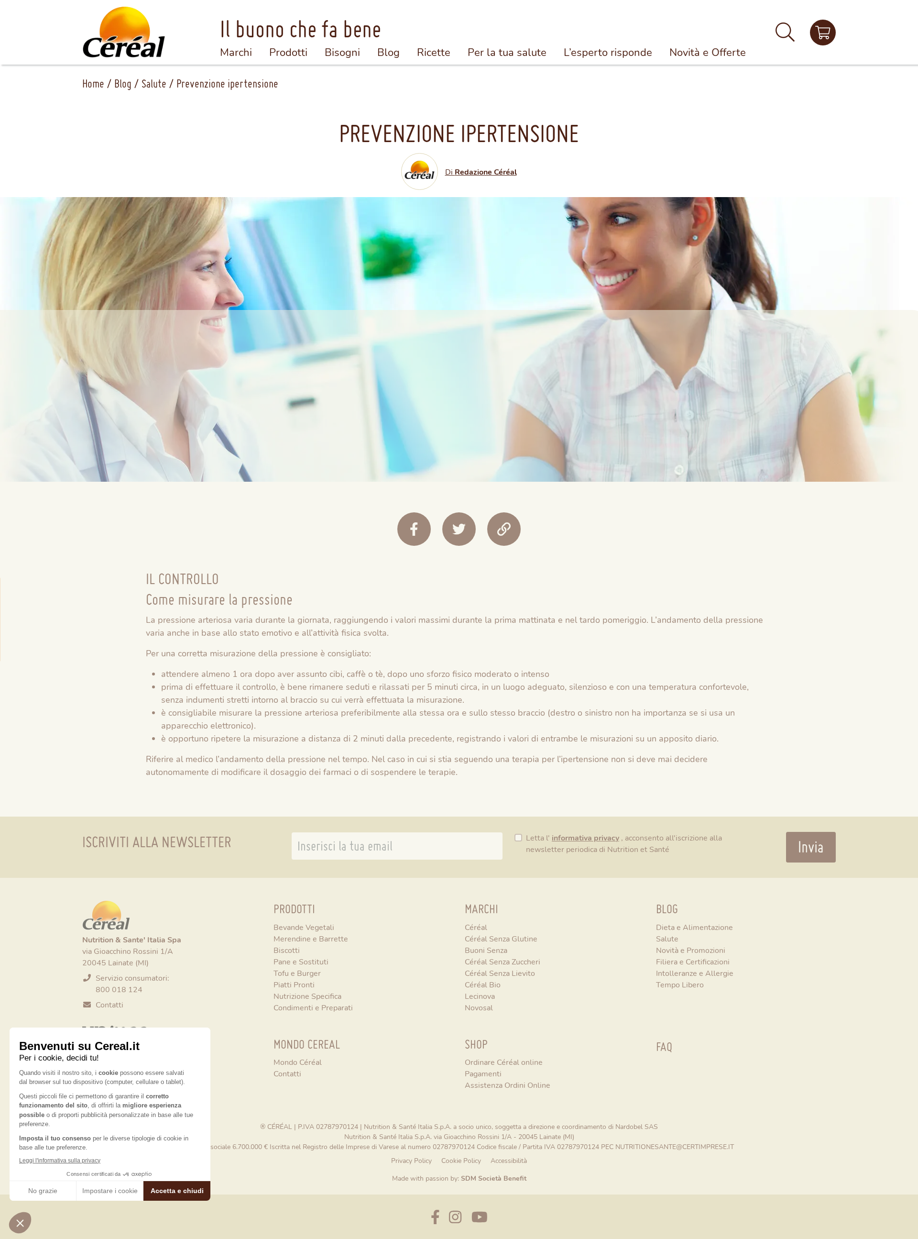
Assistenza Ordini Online (507, 1085)
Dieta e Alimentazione (694, 927)
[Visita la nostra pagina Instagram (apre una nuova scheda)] (455, 1216)
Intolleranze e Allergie (694, 973)
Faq (664, 1046)
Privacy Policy (411, 1160)
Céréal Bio (483, 984)
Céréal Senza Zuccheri (502, 961)
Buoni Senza (486, 950)
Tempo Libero (680, 984)
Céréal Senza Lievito (500, 973)
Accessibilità (509, 1160)
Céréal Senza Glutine (501, 938)
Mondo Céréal (297, 1062)
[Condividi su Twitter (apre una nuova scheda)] (459, 529)
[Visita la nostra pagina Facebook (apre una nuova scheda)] (435, 1216)
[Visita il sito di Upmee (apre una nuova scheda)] (823, 32)
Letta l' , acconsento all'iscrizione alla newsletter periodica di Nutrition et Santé (624, 843)
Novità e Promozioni (690, 950)
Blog (122, 83)
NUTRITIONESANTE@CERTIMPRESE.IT (674, 1146)
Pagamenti (483, 1073)
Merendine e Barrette (310, 938)
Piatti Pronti (294, 984)
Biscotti (286, 950)
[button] (785, 36)
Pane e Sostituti (300, 961)
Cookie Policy (461, 1160)
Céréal (476, 927)
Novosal (479, 1007)
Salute (154, 83)
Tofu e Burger (297, 973)
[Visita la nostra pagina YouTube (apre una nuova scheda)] (479, 1216)
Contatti (109, 1004)
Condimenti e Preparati (313, 1007)
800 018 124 (119, 989)
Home (93, 83)
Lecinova (480, 996)
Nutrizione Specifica (307, 996)
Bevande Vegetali (303, 927)
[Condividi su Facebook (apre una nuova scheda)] (414, 529)
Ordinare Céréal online (504, 1062)
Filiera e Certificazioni (693, 961)
